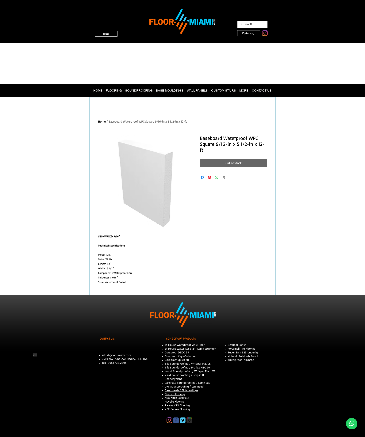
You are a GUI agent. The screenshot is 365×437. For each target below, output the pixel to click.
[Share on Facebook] (202, 177)
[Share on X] (224, 177)
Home (102, 121)
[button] (106, 34)
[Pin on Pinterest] (209, 177)
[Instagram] (265, 33)
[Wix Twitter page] (183, 420)
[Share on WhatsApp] (216, 177)
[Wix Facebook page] (176, 420)
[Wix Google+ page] (189, 420)
